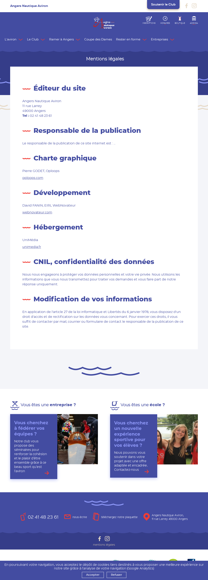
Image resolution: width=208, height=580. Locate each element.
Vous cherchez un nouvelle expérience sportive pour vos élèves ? (131, 434)
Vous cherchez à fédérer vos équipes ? (31, 428)
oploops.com (32, 178)
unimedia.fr (31, 247)
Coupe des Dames (98, 39)
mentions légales (104, 544)
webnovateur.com (37, 212)
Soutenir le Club (163, 4)
